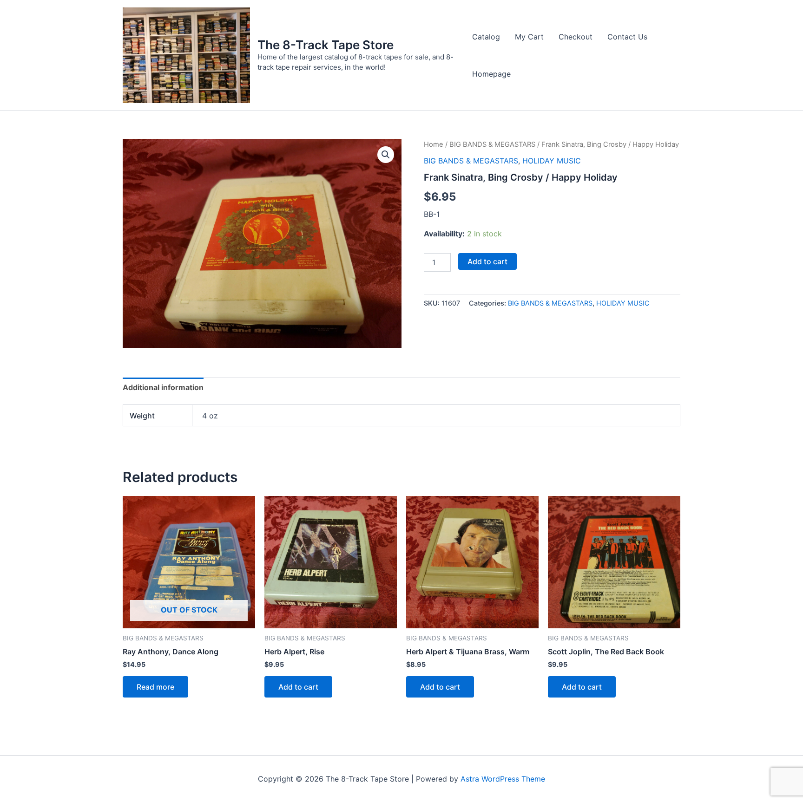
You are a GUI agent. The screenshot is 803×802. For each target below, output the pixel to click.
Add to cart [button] (298, 686)
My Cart (529, 36)
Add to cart (487, 261)
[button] (385, 154)
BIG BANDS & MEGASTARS (492, 144)
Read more (155, 686)
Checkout (575, 36)
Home (433, 144)
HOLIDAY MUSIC (551, 160)
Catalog (486, 36)
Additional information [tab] (163, 387)
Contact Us (627, 36)
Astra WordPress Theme (503, 778)
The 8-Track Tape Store (325, 45)
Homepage (491, 73)
